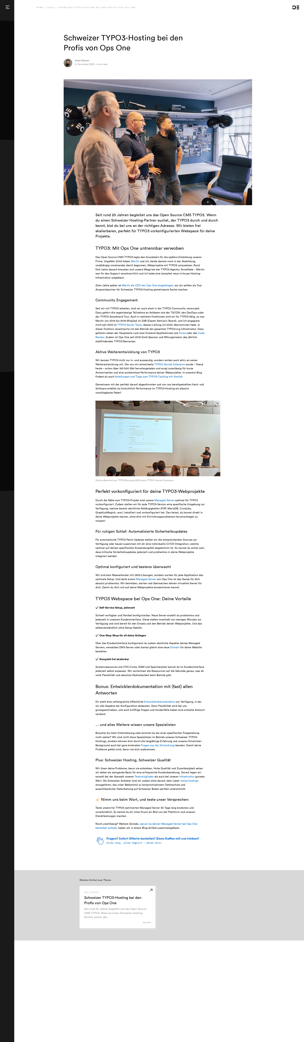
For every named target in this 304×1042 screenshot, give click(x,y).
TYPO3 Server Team (129, 324)
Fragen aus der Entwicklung (158, 745)
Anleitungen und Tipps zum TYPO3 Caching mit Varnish (148, 376)
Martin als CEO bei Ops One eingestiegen (147, 285)
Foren (182, 333)
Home (40, 7)
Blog (51, 7)
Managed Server (164, 500)
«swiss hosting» (189, 780)
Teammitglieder (144, 776)
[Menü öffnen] (7, 7)
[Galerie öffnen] (217, 404)
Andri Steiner (82, 60)
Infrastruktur (187, 776)
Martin (135, 261)
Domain (175, 647)
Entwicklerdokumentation (159, 701)
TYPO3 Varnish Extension (169, 364)
